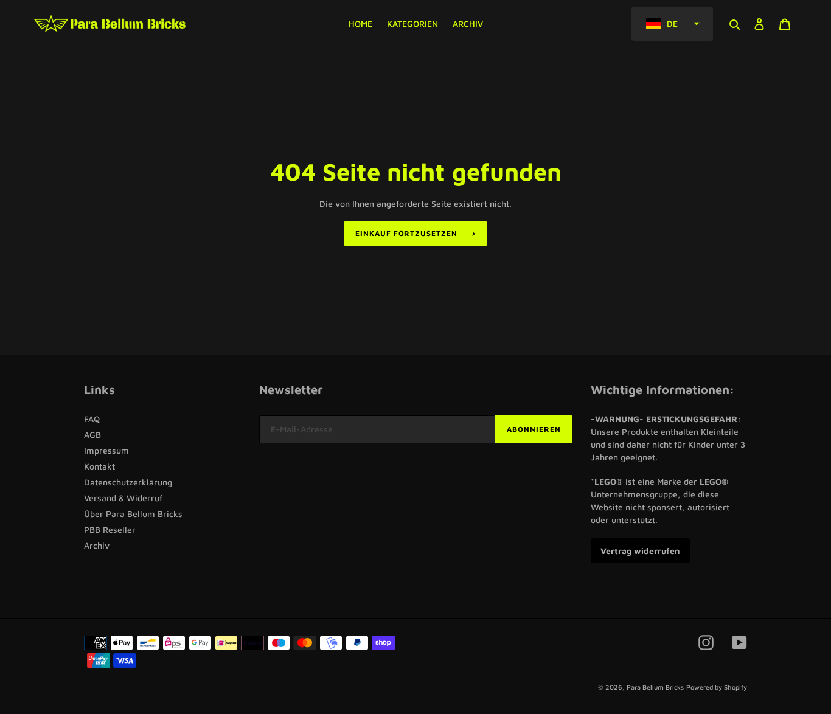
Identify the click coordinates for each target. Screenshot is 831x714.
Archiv (97, 545)
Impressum (106, 450)
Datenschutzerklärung (128, 482)
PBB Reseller (110, 529)
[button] (672, 24)
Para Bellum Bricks (655, 687)
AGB (92, 434)
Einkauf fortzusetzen (406, 233)
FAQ (92, 419)
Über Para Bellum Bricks (133, 513)
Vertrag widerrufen (640, 551)
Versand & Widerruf (123, 498)
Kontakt (99, 466)
